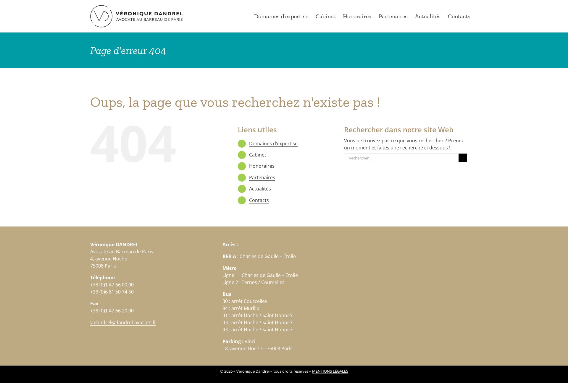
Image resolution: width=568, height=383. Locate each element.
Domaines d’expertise (273, 143)
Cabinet (257, 154)
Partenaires (262, 177)
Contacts (259, 200)
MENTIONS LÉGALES (330, 371)
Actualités (260, 188)
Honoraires (262, 166)
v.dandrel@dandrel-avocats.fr (123, 322)
